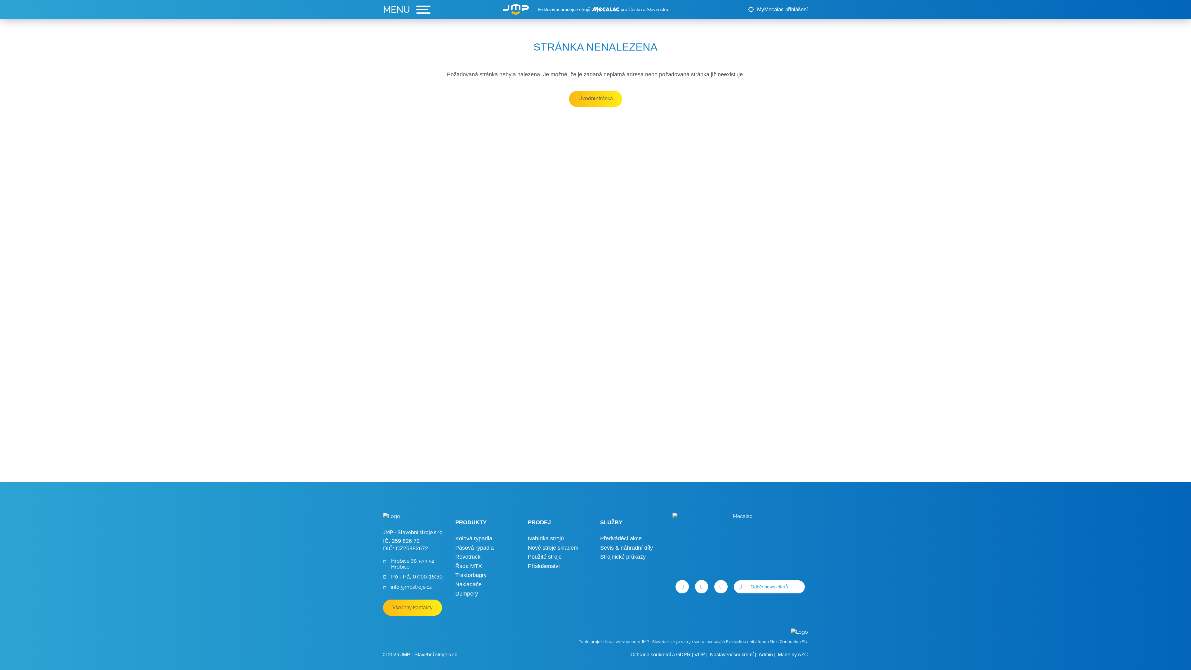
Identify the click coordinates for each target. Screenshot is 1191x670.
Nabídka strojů (546, 538)
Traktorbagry (471, 575)
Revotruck (467, 557)
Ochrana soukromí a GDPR (661, 654)
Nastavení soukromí (732, 654)
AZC (803, 654)
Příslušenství (544, 566)
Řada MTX (468, 566)
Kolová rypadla (473, 538)
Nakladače (468, 584)
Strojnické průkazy (623, 557)
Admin (766, 654)
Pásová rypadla (474, 548)
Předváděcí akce (621, 538)
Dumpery (466, 594)
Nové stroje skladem (553, 548)
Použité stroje (545, 557)
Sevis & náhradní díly (626, 548)
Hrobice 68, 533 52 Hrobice (412, 564)
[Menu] (406, 9)
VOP (699, 654)
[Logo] (516, 9)
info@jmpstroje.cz (411, 587)
